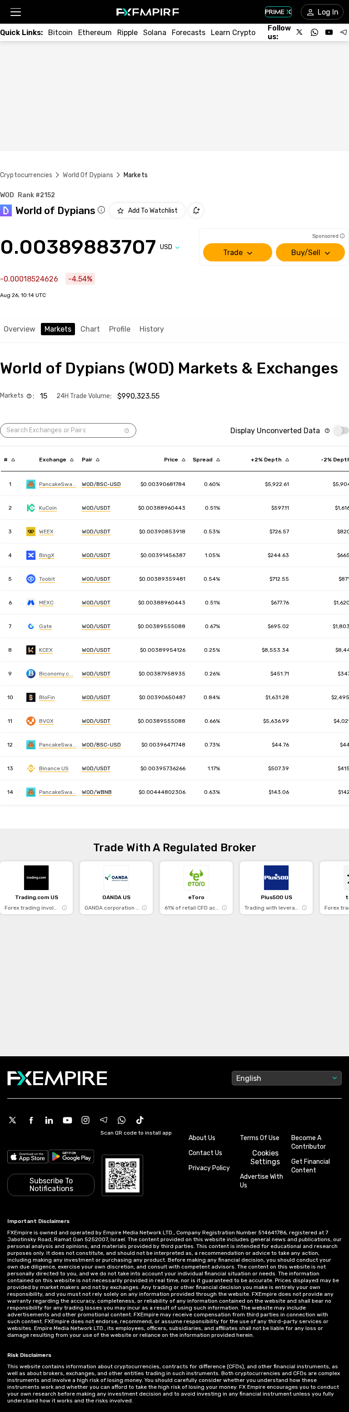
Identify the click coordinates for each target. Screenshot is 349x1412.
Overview (19, 329)
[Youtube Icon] (67, 1120)
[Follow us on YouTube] (329, 32)
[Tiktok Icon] (140, 1120)
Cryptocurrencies (26, 175)
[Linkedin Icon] (49, 1120)
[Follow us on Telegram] (343, 32)
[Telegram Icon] (103, 1120)
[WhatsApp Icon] (121, 1120)
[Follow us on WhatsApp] (314, 32)
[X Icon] (12, 1120)
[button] (15, 12)
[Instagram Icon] (85, 1120)
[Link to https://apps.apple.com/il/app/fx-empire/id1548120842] (27, 1158)
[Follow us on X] (299, 32)
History (152, 329)
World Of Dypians (88, 175)
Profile (119, 329)
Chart (90, 329)
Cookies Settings (265, 1157)
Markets (58, 329)
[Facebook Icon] (30, 1120)
